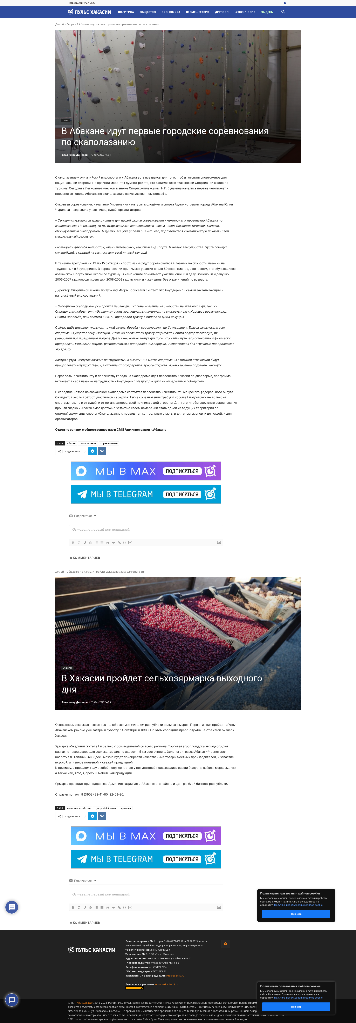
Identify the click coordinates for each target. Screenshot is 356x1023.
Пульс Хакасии (84, 1002)
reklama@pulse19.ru (166, 984)
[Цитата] (108, 542)
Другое (220, 12)
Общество (148, 12)
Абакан (71, 443)
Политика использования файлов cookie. (298, 997)
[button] (283, 12)
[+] (130, 542)
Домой (59, 24)
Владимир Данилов (75, 154)
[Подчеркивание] (85, 542)
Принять (296, 1006)
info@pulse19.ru (175, 975)
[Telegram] (285, 3)
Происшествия (197, 12)
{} (124, 542)
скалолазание (88, 443)
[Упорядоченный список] (96, 542)
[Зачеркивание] (90, 542)
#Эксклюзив (245, 12)
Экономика (171, 12)
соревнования (109, 443)
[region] (302, 998)
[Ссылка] (119, 542)
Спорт (70, 24)
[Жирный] (73, 542)
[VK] (102, 451)
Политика (126, 12)
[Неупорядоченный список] (102, 542)
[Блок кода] (113, 542)
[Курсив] (79, 542)
